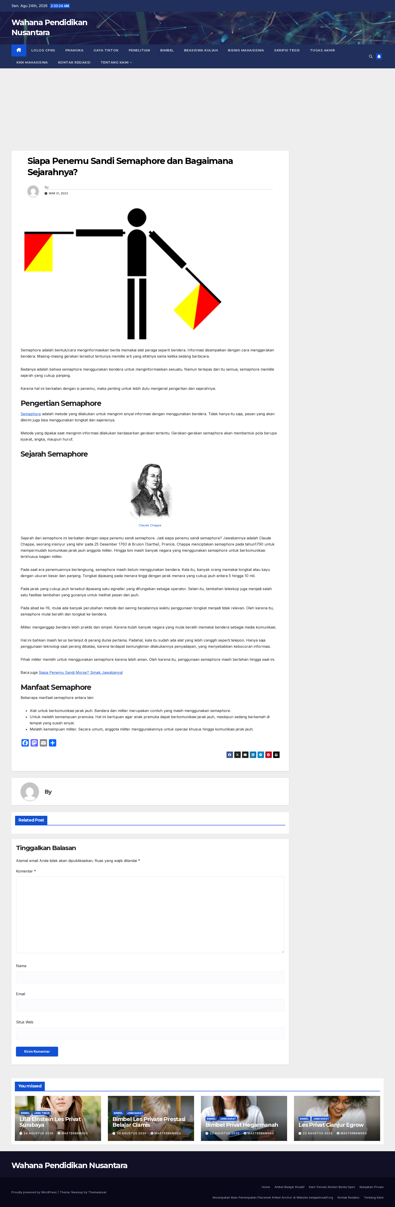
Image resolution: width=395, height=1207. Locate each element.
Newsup (77, 1192)
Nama (21, 965)
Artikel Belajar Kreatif (289, 1187)
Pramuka (74, 50)
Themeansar (97, 1192)
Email (20, 994)
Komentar (26, 871)
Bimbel (167, 50)
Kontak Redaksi (74, 62)
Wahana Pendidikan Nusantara (69, 1165)
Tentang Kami (115, 62)
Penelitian (139, 50)
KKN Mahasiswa (32, 62)
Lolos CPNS (43, 50)
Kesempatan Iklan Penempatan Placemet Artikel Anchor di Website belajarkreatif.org (273, 1197)
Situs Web (24, 1022)
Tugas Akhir (322, 50)
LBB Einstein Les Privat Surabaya (49, 1122)
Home (266, 1187)
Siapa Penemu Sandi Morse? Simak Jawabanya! (81, 672)
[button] (371, 56)
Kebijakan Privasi (372, 1187)
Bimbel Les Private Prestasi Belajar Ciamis (148, 1122)
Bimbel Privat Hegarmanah (242, 1124)
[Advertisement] (197, 103)
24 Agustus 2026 (39, 1133)
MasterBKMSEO (74, 1133)
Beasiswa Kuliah (201, 50)
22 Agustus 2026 (132, 1133)
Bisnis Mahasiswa (246, 50)
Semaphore (31, 414)
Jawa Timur (42, 1113)
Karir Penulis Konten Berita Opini (332, 1187)
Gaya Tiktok (106, 50)
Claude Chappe (150, 525)
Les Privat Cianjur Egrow (331, 1124)
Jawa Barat (135, 1113)
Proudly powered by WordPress (34, 1192)
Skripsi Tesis (287, 50)
